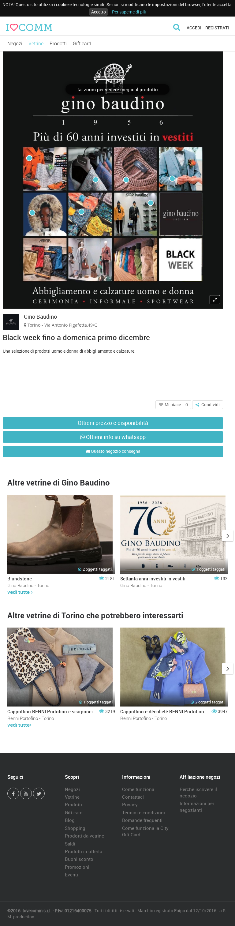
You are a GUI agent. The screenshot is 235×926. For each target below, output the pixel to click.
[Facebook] (13, 793)
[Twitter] (39, 793)
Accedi (194, 28)
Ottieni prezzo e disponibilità (113, 422)
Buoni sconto (79, 859)
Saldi (70, 844)
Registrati (217, 28)
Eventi (71, 875)
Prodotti (58, 43)
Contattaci (133, 797)
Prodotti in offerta (83, 851)
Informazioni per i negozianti (198, 806)
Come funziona (138, 789)
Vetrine (35, 43)
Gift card (82, 43)
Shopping (75, 828)
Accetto (98, 12)
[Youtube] (26, 793)
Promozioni (77, 867)
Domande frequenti (142, 820)
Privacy (130, 804)
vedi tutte (19, 591)
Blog (70, 820)
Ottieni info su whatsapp (115, 437)
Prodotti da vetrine (84, 836)
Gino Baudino (40, 316)
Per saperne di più (129, 12)
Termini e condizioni (143, 812)
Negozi (14, 43)
